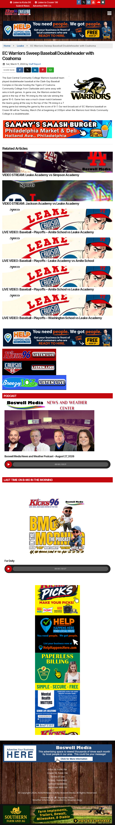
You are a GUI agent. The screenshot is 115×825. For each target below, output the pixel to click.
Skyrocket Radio (65, 797)
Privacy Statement (57, 780)
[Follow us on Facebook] (79, 2)
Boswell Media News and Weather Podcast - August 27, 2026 (39, 456)
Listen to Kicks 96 (22, 2)
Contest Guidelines (57, 783)
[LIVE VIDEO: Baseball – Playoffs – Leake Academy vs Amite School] (57, 247)
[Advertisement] (57, 30)
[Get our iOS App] (103, 2)
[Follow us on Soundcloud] (98, 2)
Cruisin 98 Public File (57, 772)
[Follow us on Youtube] (93, 2)
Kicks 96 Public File (57, 769)
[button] (109, 13)
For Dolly (9, 560)
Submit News (22, 5)
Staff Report (35, 64)
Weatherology (74, 799)
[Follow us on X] (83, 2)
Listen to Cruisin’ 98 (47, 2)
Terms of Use (57, 776)
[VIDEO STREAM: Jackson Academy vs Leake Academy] (57, 190)
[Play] (8, 464)
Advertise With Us (42, 5)
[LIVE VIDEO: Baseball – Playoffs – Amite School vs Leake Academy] (57, 219)
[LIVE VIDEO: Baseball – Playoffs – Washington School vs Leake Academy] (57, 305)
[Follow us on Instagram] (88, 2)
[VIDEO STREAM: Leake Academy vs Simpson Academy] (57, 162)
